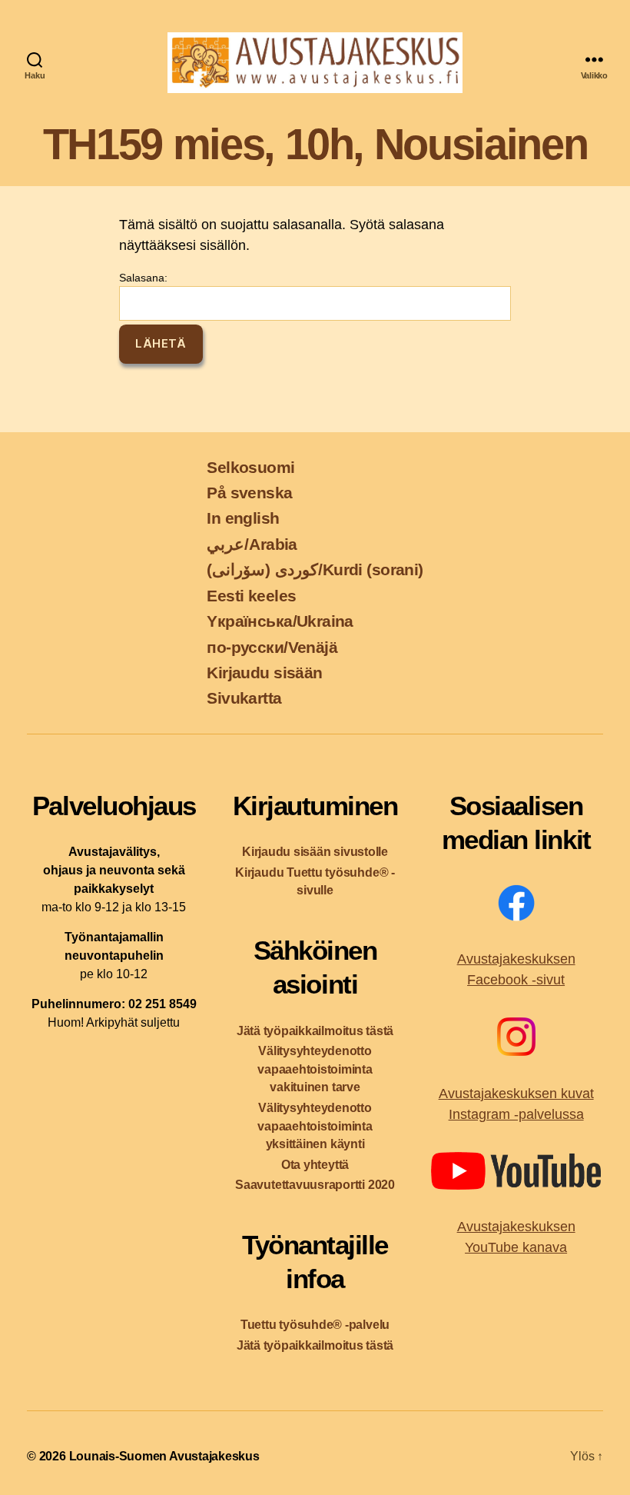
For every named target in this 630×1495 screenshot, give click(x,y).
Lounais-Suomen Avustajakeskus (164, 1456)
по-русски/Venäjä (272, 647)
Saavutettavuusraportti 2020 (315, 1184)
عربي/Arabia (252, 544)
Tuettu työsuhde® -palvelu (315, 1324)
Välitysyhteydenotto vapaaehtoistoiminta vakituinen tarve (315, 1069)
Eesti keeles (251, 595)
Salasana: (143, 277)
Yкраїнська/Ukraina (280, 621)
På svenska (249, 492)
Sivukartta (244, 698)
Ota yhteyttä (315, 1164)
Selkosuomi (250, 467)
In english (243, 518)
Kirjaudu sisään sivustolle (315, 851)
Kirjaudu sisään (264, 672)
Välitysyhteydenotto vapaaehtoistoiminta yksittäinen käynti (315, 1126)
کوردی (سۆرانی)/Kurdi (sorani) (315, 569)
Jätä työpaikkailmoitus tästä (315, 1030)
